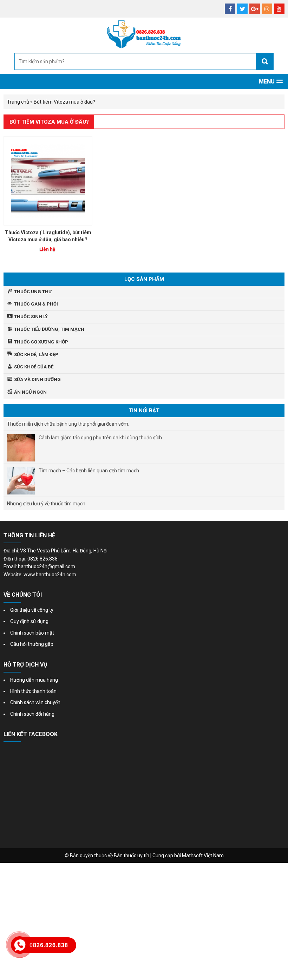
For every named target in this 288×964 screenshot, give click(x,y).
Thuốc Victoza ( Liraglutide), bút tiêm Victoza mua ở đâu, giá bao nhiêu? (48, 236)
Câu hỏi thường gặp (31, 644)
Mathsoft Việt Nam (203, 855)
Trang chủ (18, 102)
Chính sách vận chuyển (35, 702)
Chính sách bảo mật (32, 633)
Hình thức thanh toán (33, 691)
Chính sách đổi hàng (32, 714)
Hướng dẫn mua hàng (34, 680)
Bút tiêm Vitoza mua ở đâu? (49, 122)
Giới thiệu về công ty (31, 610)
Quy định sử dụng (29, 621)
